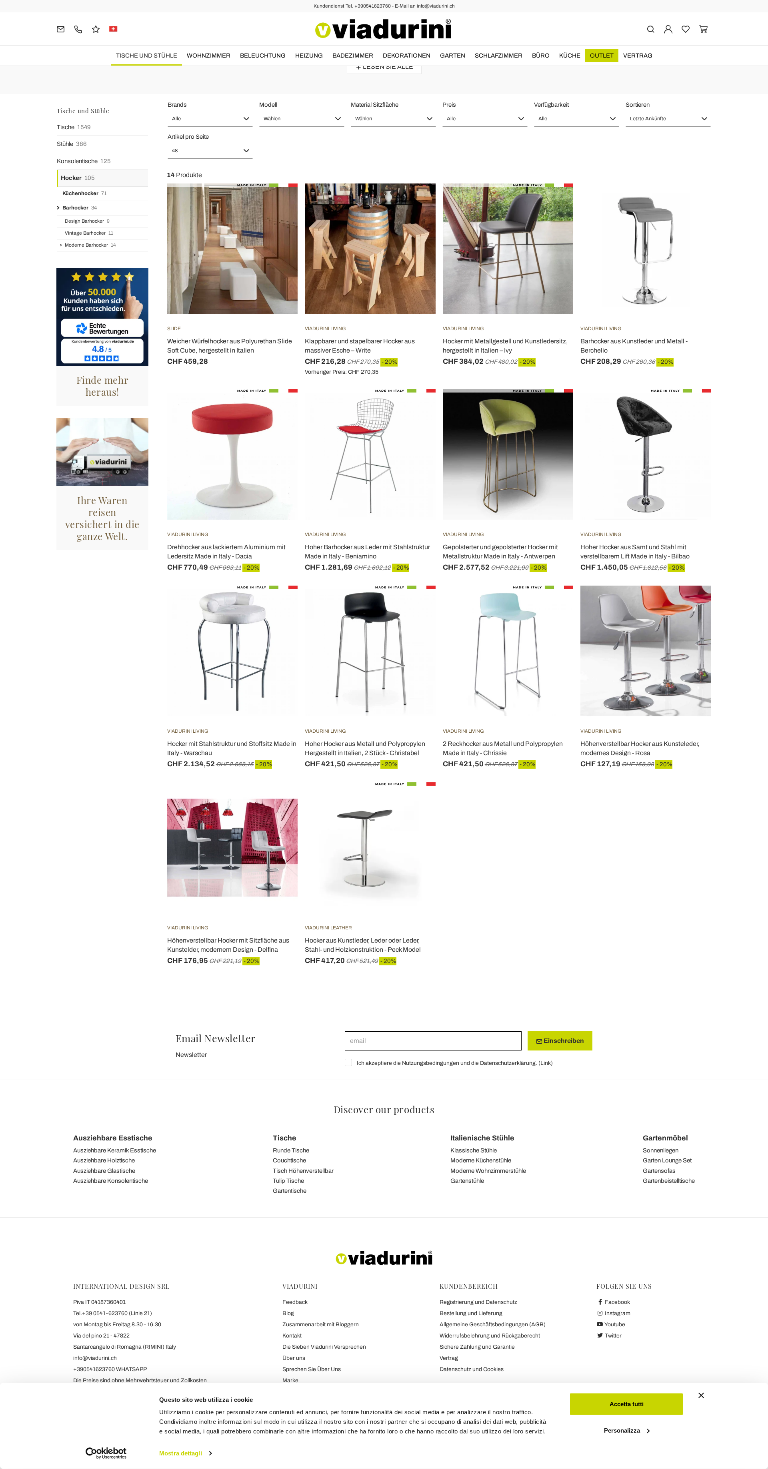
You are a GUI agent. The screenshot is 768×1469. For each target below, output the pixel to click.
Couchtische (289, 1160)
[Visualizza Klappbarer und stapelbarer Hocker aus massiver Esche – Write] (415, 203)
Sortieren (638, 105)
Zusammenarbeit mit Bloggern (320, 1324)
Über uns (293, 1358)
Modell (268, 105)
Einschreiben (563, 1040)
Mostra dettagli (180, 1453)
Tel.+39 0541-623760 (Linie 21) (112, 1313)
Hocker (78, 178)
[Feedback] (96, 28)
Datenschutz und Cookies (472, 1369)
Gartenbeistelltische (669, 1181)
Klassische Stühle (473, 1150)
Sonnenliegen (660, 1150)
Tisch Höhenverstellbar (303, 1171)
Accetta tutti (627, 1404)
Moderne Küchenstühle (480, 1160)
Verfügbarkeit (551, 105)
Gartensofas (659, 1171)
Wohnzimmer (208, 55)
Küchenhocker (84, 193)
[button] (210, 119)
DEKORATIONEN (406, 55)
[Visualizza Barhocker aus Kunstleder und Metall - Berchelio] (691, 203)
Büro (541, 55)
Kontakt (292, 1336)
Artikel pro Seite (188, 137)
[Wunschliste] (277, 223)
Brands (177, 105)
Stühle (72, 144)
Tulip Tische (288, 1181)
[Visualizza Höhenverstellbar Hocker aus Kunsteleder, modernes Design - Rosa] (691, 606)
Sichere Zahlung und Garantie (477, 1347)
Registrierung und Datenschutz (478, 1302)
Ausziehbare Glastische (104, 1171)
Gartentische (289, 1191)
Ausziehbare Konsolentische (110, 1181)
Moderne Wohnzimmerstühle (488, 1171)
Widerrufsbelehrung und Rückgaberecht (490, 1336)
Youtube (614, 1324)
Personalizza (622, 1430)
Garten (452, 55)
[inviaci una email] (60, 28)
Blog (288, 1313)
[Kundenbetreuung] (78, 28)
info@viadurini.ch (95, 1358)
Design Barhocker (87, 221)
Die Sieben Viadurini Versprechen (324, 1347)
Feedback (295, 1302)
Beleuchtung (263, 55)
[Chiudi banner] (701, 1395)
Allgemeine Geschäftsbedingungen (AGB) (493, 1324)
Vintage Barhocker (89, 233)
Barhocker (79, 208)
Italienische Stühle (482, 1138)
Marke (290, 1380)
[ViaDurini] (383, 28)
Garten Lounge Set (667, 1160)
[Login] (668, 28)
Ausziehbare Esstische (112, 1138)
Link (545, 1063)
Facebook (617, 1302)
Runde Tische (291, 1150)
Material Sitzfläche (374, 105)
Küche (569, 55)
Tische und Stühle (146, 55)
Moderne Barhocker (90, 245)
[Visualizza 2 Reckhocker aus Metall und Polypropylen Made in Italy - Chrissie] (553, 606)
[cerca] (650, 28)
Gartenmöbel (665, 1138)
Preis (449, 105)
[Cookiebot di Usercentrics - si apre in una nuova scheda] (106, 1453)
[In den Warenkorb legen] (553, 203)
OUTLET (602, 55)
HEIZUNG (309, 55)
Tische (74, 127)
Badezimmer (352, 55)
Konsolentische (84, 161)
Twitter (613, 1336)
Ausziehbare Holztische (104, 1160)
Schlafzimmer (498, 55)
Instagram (617, 1313)
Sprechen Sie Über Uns (311, 1369)
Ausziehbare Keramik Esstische (114, 1150)
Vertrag (637, 55)
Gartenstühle (467, 1181)
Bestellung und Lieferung (471, 1313)
